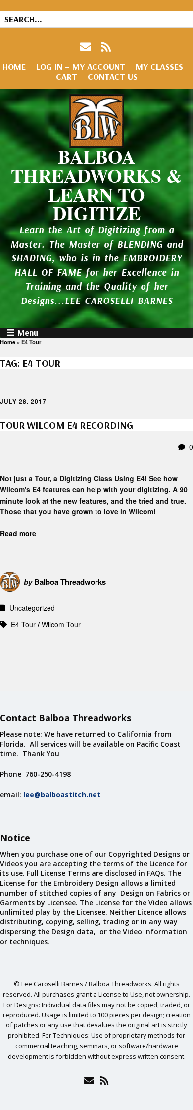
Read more (18, 533)
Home (14, 66)
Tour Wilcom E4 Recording (66, 425)
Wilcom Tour (61, 624)
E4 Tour (23, 624)
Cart (66, 76)
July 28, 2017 (23, 401)
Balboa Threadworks (70, 581)
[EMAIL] (86, 47)
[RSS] (106, 47)
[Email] (89, 1080)
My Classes (159, 66)
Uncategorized (32, 608)
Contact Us (113, 76)
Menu (27, 333)
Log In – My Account (80, 66)
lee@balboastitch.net (61, 794)
